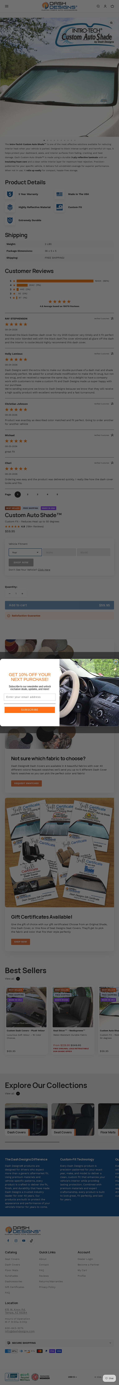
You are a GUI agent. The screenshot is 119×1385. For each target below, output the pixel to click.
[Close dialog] (116, 662)
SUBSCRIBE (29, 709)
